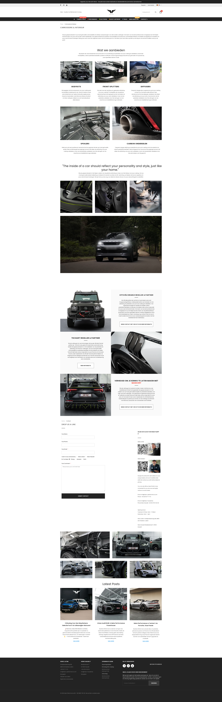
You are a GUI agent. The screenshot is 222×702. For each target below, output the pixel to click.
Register (143, 5)
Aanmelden (151, 5)
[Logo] (111, 12)
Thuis (61, 24)
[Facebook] (61, 5)
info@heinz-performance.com (149, 494)
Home (63, 421)
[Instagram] (64, 5)
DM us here (148, 486)
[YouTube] (67, 5)
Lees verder (76, 641)
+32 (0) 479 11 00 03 (154, 503)
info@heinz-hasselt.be (147, 501)
